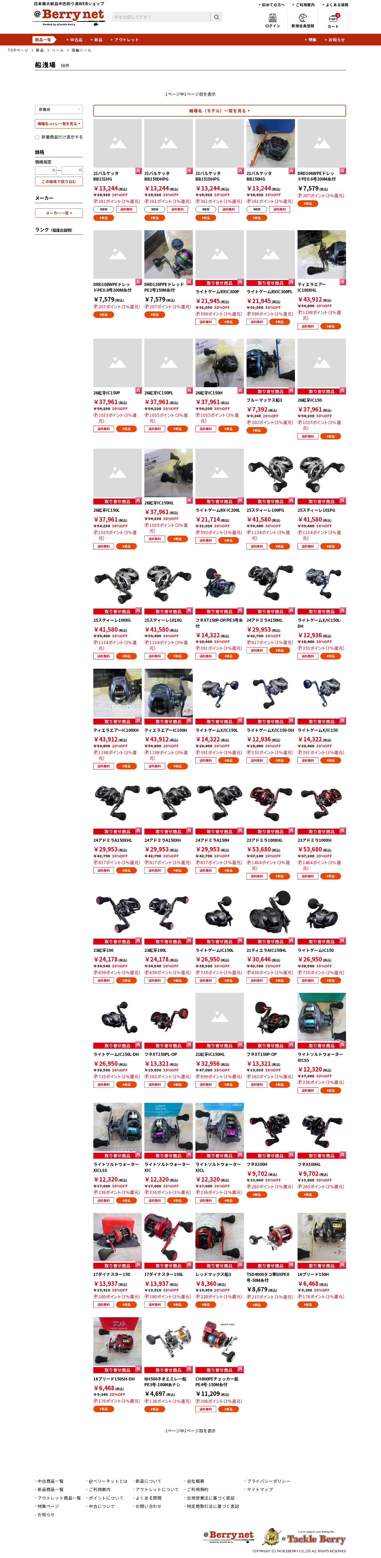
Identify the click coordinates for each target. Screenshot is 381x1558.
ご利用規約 (198, 1489)
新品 (98, 39)
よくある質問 (337, 5)
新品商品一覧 (51, 1489)
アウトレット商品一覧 (59, 1498)
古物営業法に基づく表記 (211, 1498)
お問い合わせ (149, 1506)
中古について (102, 1506)
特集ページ (48, 1506)
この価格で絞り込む (59, 181)
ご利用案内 (305, 5)
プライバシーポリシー (269, 1481)
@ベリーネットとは (108, 1481)
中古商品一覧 (51, 1481)
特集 (313, 39)
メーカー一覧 (57, 212)
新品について (149, 1481)
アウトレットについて (157, 1489)
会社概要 (195, 1481)
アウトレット (127, 39)
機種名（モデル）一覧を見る (217, 110)
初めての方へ (273, 5)
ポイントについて (106, 1498)
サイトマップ (260, 1489)
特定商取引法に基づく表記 (213, 1506)
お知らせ (337, 39)
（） (61, 230)
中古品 (76, 39)
